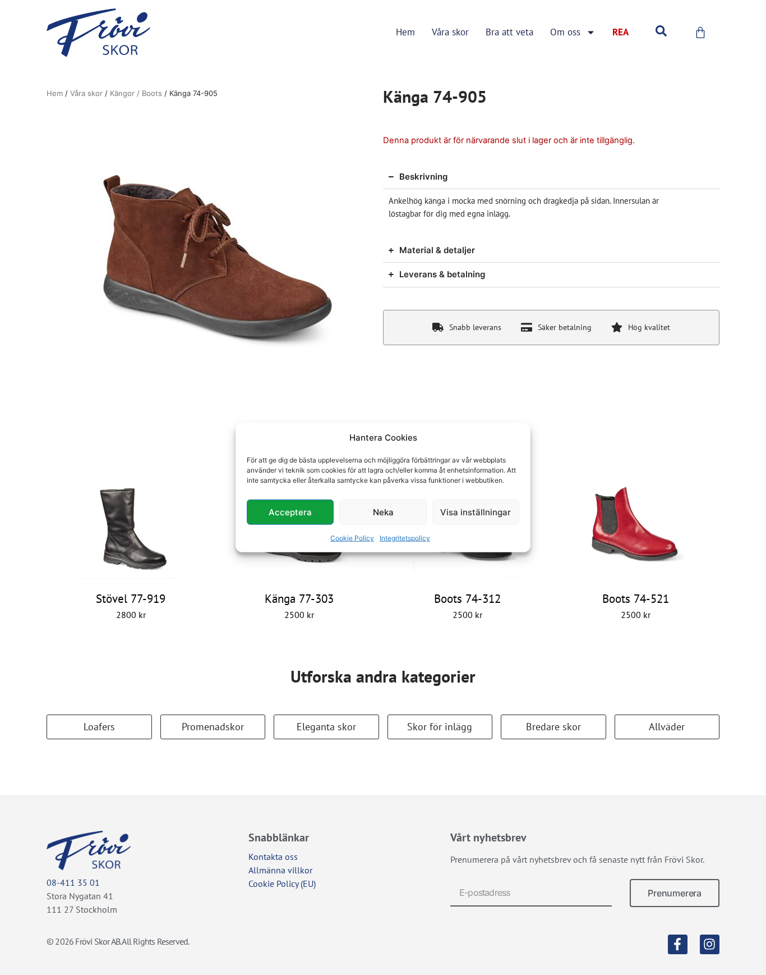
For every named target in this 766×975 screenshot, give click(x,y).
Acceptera (290, 511)
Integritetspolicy (405, 538)
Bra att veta (509, 32)
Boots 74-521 (635, 598)
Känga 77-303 (299, 598)
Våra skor (450, 32)
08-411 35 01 (73, 882)
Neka (383, 511)
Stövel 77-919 (130, 598)
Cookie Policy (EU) (282, 883)
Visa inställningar (475, 511)
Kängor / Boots (136, 93)
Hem (405, 32)
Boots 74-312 (467, 598)
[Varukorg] (700, 32)
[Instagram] (709, 944)
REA (620, 32)
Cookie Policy (352, 538)
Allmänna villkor (280, 870)
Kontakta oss (273, 856)
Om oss (565, 32)
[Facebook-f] (677, 944)
